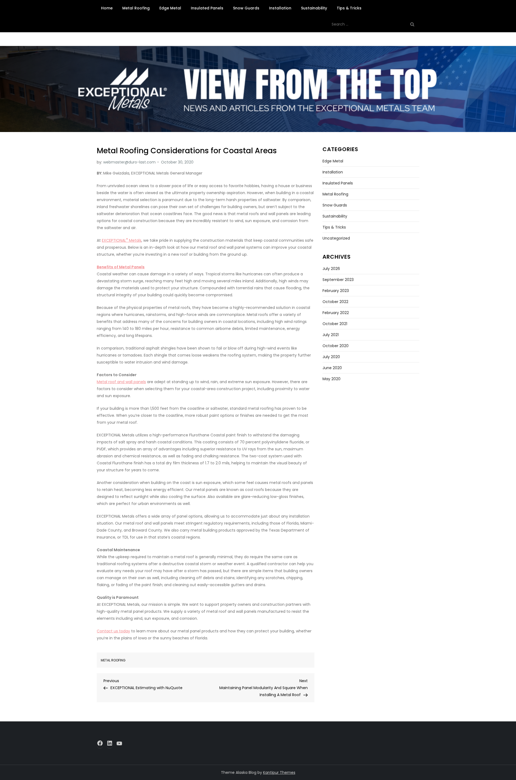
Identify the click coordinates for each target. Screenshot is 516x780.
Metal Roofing (136, 8)
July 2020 (331, 356)
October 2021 (334, 323)
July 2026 (331, 268)
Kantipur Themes (279, 772)
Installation (280, 8)
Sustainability (314, 8)
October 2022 (335, 301)
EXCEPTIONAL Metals (121, 240)
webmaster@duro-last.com (129, 162)
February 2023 (335, 290)
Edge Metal (170, 8)
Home (107, 8)
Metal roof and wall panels (121, 381)
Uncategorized (336, 238)
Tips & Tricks (349, 8)
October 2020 (335, 345)
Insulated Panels (207, 8)
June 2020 (332, 368)
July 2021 (330, 334)
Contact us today (113, 631)
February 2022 (335, 312)
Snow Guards (246, 8)
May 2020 (331, 379)
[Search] (412, 24)
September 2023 (338, 279)
